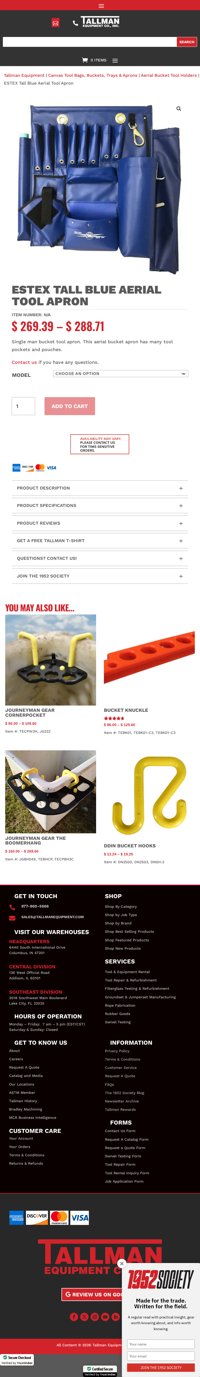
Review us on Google (103, 1294)
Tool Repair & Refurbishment (131, 980)
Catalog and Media (26, 1076)
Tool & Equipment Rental (127, 972)
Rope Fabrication (120, 1005)
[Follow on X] (84, 1317)
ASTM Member (22, 1092)
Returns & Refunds (26, 1163)
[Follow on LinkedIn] (115, 1317)
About (14, 1051)
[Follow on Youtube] (105, 1317)
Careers (16, 1059)
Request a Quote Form (125, 1148)
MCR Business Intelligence (32, 1117)
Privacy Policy (117, 1051)
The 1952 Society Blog (124, 1093)
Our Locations (21, 1084)
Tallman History (23, 1101)
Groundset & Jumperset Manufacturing (140, 997)
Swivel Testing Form (123, 1156)
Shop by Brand (118, 923)
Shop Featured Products (127, 940)
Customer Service (121, 1067)
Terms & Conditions (26, 1155)
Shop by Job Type (121, 915)
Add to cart (70, 406)
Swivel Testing (118, 1022)
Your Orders (19, 1147)
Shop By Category (121, 906)
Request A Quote (24, 1067)
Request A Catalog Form (126, 1139)
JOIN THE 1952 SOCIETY (161, 1367)
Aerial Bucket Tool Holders (169, 75)
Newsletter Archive (122, 1101)
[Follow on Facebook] (74, 1317)
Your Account (21, 1138)
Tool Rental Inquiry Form (127, 1173)
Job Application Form (124, 1181)
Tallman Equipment (24, 75)
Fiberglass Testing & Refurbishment (137, 988)
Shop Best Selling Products (129, 931)
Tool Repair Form (120, 1164)
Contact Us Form (120, 1131)
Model (21, 375)
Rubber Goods (117, 1014)
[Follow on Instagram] (95, 1317)
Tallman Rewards (120, 1109)
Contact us (24, 362)
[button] (179, 108)
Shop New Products (123, 948)
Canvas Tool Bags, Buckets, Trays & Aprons (93, 75)
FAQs (109, 1084)
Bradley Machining (25, 1109)
